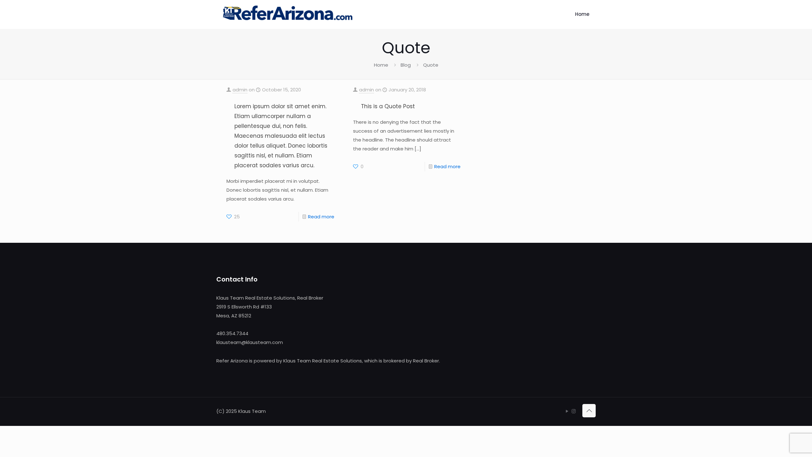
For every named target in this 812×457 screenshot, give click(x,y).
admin (239, 89)
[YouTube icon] (567, 411)
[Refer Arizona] (288, 14)
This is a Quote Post (388, 106)
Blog (406, 65)
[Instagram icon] (573, 411)
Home (381, 65)
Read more (321, 216)
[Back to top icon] (589, 410)
